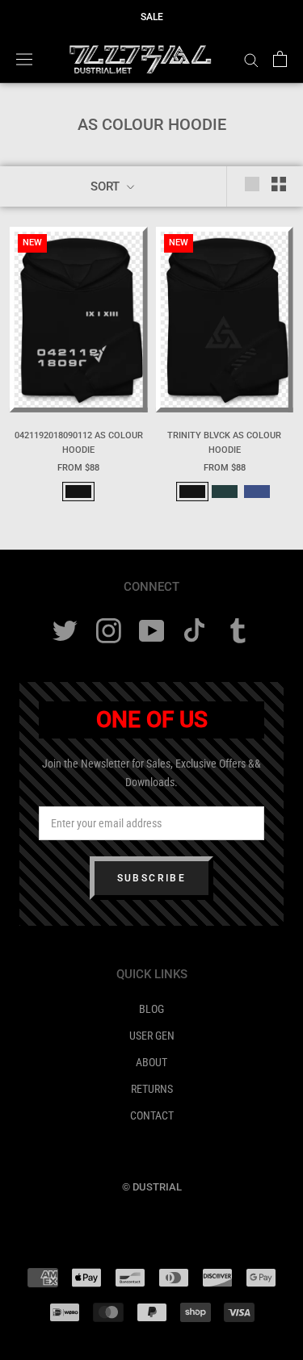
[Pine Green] (225, 491)
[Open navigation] (24, 58)
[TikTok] (194, 630)
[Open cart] (280, 59)
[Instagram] (108, 630)
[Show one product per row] (252, 184)
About (151, 1062)
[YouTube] (151, 630)
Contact (152, 1115)
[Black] (78, 491)
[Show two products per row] (278, 184)
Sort (106, 186)
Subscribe (152, 878)
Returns (152, 1088)
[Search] (251, 59)
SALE (152, 17)
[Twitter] (65, 630)
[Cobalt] (257, 491)
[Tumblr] (237, 630)
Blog (151, 1008)
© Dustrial (152, 1187)
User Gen (152, 1035)
